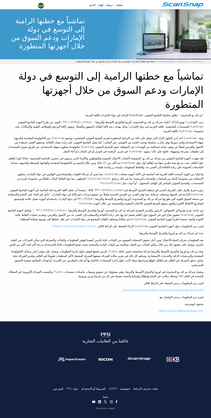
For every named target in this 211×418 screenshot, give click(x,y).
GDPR (113, 389)
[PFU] (105, 335)
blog (171, 61)
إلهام (100, 5)
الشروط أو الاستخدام (93, 389)
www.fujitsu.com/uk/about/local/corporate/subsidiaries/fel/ (162, 290)
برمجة (109, 5)
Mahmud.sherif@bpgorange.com (181, 311)
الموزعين (58, 389)
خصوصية (125, 389)
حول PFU (72, 389)
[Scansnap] (139, 359)
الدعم (92, 5)
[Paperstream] (72, 359)
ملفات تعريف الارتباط (145, 389)
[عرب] (41, 6)
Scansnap (162, 61)
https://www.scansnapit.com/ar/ (74, 226)
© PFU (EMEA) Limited (105, 408)
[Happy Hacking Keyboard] (172, 359)
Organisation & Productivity (189, 61)
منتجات (119, 5)
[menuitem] (119, 5)
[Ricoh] (106, 359)
